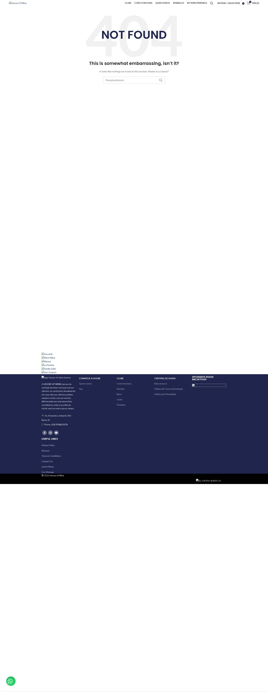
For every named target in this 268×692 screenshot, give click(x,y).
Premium (121, 404)
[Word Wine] (48, 357)
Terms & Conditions (51, 456)
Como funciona (124, 383)
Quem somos (85, 383)
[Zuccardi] (47, 354)
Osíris (120, 399)
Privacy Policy (48, 445)
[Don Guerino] (49, 372)
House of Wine (57, 475)
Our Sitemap (48, 472)
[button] (11, 681)
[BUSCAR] (161, 80)
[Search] (212, 3)
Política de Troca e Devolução (168, 389)
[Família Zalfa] (49, 368)
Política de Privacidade (165, 394)
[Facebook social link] (44, 432)
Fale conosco (160, 383)
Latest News (48, 466)
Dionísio (121, 389)
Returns (45, 450)
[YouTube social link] (56, 432)
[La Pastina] (48, 365)
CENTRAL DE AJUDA (165, 378)
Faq (81, 389)
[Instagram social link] (50, 432)
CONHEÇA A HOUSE (89, 378)
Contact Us (47, 461)
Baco (119, 394)
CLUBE (120, 378)
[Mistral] (46, 361)
